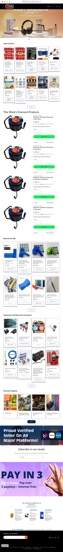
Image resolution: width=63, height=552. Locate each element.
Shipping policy (52, 547)
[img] (31, 505)
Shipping (41, 123)
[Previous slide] (23, 39)
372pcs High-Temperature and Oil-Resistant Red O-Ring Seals (19, 64)
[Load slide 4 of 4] (33, 39)
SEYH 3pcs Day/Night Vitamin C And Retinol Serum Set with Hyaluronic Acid (20, 93)
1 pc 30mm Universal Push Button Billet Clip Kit (24, 338)
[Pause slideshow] (39, 39)
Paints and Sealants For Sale (52, 414)
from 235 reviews (30, 506)
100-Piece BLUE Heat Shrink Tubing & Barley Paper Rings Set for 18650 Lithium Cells (24, 262)
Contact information (27, 548)
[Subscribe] (42, 457)
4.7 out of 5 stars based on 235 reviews (35, 529)
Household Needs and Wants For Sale (24, 414)
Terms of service (44, 547)
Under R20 (8, 413)
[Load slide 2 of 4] (29, 39)
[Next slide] (36, 39)
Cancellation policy (37, 548)
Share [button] (36, 142)
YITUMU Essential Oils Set (31, 91)
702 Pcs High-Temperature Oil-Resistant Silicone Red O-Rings (8, 64)
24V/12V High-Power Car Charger (42, 63)
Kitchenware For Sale (37, 414)
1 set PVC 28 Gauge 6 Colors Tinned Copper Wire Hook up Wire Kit (24, 369)
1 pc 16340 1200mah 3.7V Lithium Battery (10, 261)
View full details (49, 142)
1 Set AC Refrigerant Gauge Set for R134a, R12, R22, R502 (38, 338)
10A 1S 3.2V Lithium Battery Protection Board (52, 295)
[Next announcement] (43, 1)
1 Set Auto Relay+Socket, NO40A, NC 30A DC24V (52, 338)
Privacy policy (36, 547)
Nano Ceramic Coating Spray (41, 91)
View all (31, 106)
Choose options (31, 69)
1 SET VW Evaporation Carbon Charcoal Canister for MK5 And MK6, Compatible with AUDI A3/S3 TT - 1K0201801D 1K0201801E (38, 371)
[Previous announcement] (20, 1)
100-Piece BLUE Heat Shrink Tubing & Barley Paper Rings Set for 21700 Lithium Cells (38, 262)
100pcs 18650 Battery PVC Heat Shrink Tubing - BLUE (24, 295)
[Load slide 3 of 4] (31, 39)
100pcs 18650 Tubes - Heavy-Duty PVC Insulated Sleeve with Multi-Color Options (38, 296)
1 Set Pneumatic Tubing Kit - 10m (10, 369)
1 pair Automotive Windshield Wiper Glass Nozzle (10, 338)
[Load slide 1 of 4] (27, 39)
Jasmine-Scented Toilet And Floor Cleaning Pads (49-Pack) (8, 92)
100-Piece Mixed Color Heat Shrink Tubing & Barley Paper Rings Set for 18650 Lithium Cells (10, 296)
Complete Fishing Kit (53, 63)
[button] (2, 6)
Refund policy (28, 547)
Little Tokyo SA (13, 547)
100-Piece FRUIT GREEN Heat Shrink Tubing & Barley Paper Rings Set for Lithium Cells (52, 262)
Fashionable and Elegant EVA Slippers (30, 63)
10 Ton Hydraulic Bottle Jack (52, 369)
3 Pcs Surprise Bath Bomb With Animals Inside (54, 92)
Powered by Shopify (20, 547)
